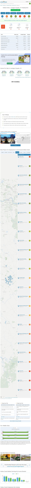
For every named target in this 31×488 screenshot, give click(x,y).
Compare (15, 145)
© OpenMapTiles (14, 397)
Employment (17, 152)
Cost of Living (10, 152)
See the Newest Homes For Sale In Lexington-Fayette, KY (23, 77)
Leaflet (16, 397)
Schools (24, 152)
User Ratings (28, 152)
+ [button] (16, 395)
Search (1, 5)
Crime (13, 152)
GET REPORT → (9, 63)
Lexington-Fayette (8, 5)
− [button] (16, 396)
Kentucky (4, 5)
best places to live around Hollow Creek (7, 398)
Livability (27, 1)
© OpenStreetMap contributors (10, 397)
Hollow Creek (14, 5)
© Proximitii (6, 397)
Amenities (6, 152)
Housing (21, 152)
